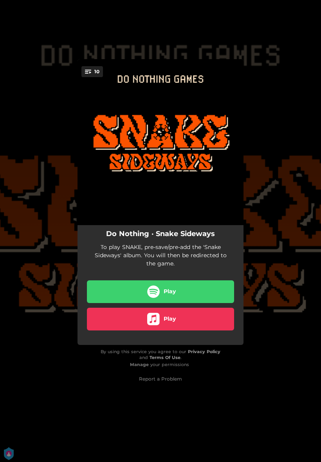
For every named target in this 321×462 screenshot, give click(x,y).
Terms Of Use (165, 357)
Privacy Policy (204, 351)
